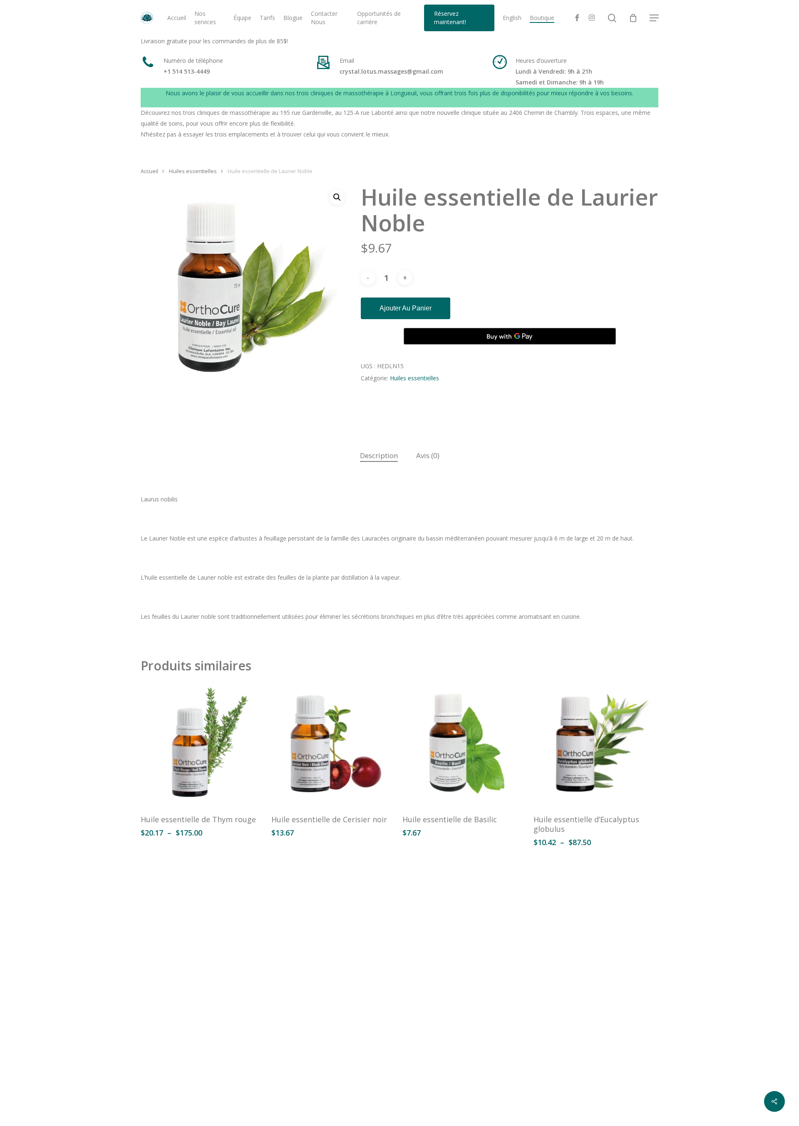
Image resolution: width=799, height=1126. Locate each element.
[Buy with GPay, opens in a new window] (510, 336)
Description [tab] (379, 455)
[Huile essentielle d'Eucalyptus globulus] (595, 744)
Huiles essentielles (193, 171)
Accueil (149, 171)
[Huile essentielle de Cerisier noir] (333, 744)
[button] (654, 18)
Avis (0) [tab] (427, 455)
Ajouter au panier (406, 308)
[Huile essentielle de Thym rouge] (203, 744)
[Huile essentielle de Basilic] (464, 744)
